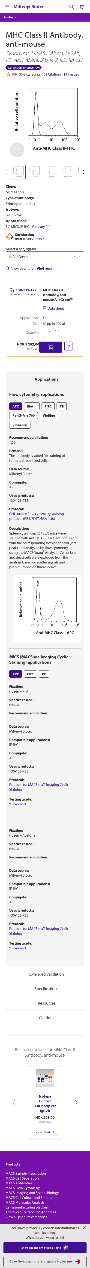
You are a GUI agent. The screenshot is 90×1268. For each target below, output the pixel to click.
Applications (46, 379)
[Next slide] (76, 1103)
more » (40, 238)
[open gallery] (45, 122)
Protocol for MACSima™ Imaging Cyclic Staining (39, 787)
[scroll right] (84, 172)
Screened (17, 804)
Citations (46, 1017)
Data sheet (56, 308)
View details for (31, 268)
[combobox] (45, 256)
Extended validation (46, 974)
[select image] (18, 172)
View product (45, 1132)
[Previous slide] (13, 1103)
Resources (46, 1003)
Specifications (46, 988)
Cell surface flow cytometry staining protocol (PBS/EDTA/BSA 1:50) (36, 516)
